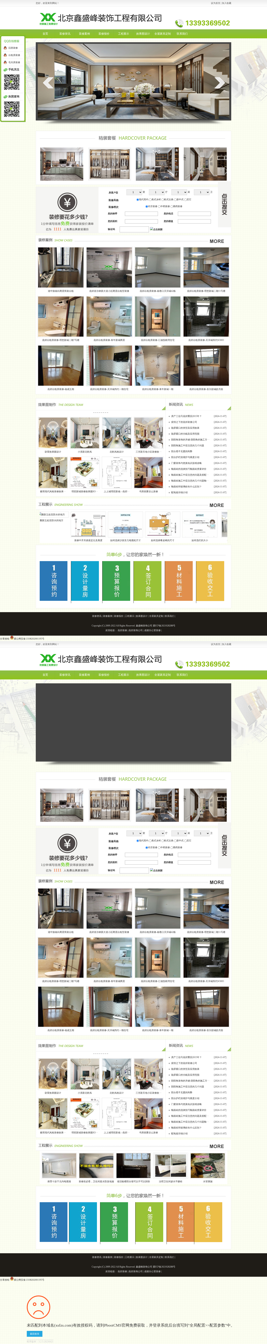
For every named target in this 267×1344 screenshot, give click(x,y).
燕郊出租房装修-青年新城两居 (109, 340)
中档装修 (165, 206)
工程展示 (123, 33)
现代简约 (143, 199)
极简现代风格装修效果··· (53, 491)
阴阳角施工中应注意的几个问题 (187, 445)
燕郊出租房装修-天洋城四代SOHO (206, 340)
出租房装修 (14, 55)
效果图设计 (143, 33)
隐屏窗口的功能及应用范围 (185, 433)
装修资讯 (64, 33)
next (219, 83)
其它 (189, 199)
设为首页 (215, 3)
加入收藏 (226, 3)
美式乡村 (156, 199)
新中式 (180, 199)
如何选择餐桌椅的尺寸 (82, 540)
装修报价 (104, 33)
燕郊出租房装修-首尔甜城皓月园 (206, 389)
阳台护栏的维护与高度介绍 (185, 457)
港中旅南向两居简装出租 (61, 291)
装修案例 (84, 33)
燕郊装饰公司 (136, 630)
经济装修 (152, 206)
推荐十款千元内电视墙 (158, 540)
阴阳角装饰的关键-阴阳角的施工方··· (190, 439)
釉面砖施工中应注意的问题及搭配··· (190, 474)
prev (48, 83)
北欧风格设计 (117, 451)
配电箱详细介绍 (179, 492)
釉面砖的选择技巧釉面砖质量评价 (188, 469)
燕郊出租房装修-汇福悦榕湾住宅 (158, 340)
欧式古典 (168, 199)
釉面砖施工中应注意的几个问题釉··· (190, 480)
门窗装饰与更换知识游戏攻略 (186, 463)
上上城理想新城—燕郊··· (117, 491)
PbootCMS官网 (116, 1325)
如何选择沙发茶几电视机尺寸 (45, 540)
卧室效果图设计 (53, 451)
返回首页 (34, 1333)
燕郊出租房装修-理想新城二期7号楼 (60, 340)
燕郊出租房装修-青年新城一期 (157, 389)
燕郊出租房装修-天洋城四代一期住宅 (109, 389)
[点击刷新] (156, 229)
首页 (45, 33)
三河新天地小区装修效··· (148, 451)
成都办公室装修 (152, 630)
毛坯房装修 (14, 62)
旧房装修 (13, 48)
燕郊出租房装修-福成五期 (60, 389)
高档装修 (177, 206)
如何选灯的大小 (119, 540)
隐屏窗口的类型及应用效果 (185, 428)
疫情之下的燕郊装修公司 (184, 422)
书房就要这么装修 (148, 491)
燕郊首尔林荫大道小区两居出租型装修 (109, 291)
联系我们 (182, 33)
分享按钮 (4, 638)
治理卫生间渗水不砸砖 (170, 1181)
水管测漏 (207, 1181)
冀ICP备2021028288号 (164, 625)
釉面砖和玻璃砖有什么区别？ (186, 486)
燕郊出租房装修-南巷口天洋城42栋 (158, 291)
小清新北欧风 (85, 451)
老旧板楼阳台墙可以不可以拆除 (133, 1181)
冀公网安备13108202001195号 (29, 638)
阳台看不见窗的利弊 (181, 451)
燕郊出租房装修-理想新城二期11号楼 (206, 291)
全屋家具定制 (162, 33)
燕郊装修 (122, 630)
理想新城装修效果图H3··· (85, 491)
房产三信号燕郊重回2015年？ (186, 416)
